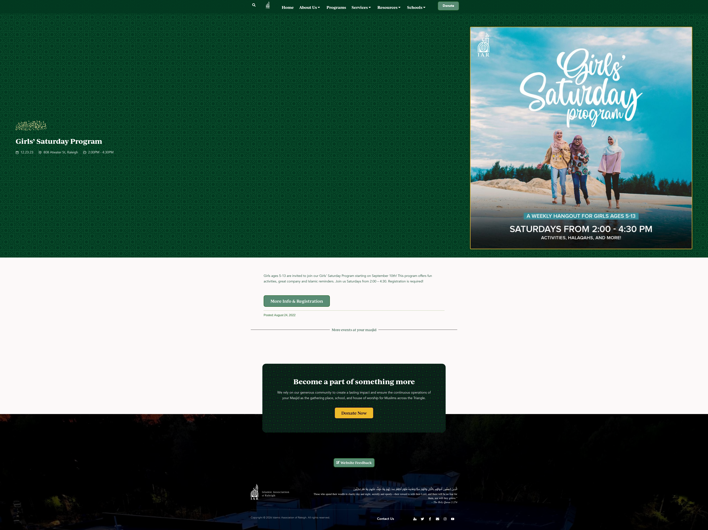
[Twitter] (422, 519)
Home (288, 7)
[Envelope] (437, 519)
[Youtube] (452, 519)
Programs (336, 7)
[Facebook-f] (430, 519)
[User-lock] (415, 519)
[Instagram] (445, 519)
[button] (254, 5)
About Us (308, 7)
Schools (415, 7)
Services (360, 7)
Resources (387, 7)
